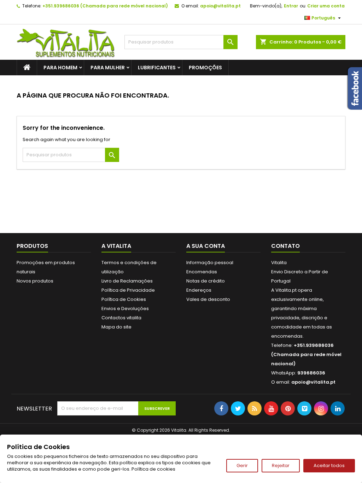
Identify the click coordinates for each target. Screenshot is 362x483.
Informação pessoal (209, 262)
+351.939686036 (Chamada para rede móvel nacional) (105, 6)
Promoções (205, 67)
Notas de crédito (205, 281)
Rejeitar (281, 465)
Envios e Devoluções (125, 308)
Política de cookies (153, 469)
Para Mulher (107, 67)
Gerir (242, 465)
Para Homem (60, 67)
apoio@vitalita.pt (220, 6)
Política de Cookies (123, 299)
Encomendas (201, 271)
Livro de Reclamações (127, 281)
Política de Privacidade (128, 290)
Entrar (291, 6)
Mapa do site (116, 327)
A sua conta (205, 246)
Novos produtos (35, 281)
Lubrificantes (157, 67)
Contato (285, 246)
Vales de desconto (208, 299)
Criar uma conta (326, 6)
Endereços (198, 290)
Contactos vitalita (121, 317)
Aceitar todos (329, 465)
